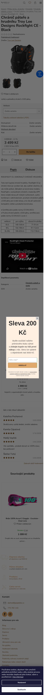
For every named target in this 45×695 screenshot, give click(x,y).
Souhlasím (21, 689)
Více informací (17, 677)
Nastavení (22, 682)
